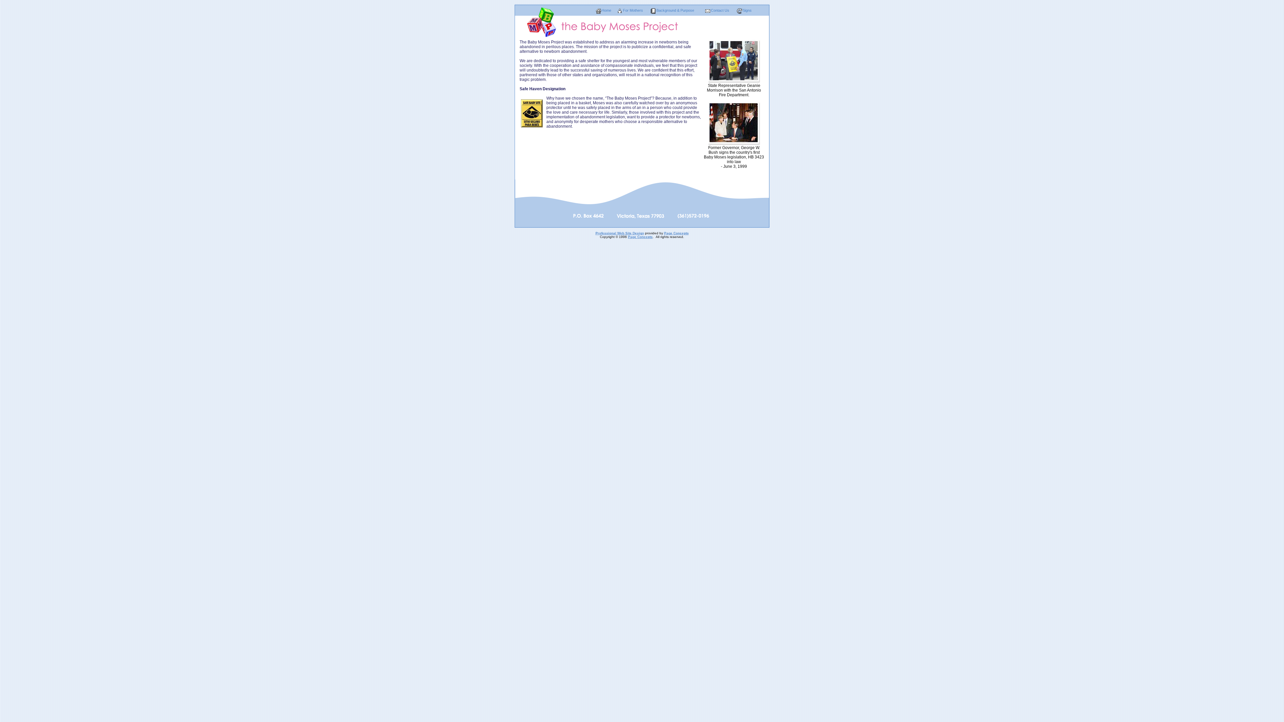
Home (606, 10)
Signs (747, 10)
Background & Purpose (675, 10)
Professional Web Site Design (620, 233)
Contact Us (720, 10)
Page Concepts (676, 233)
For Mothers (633, 10)
